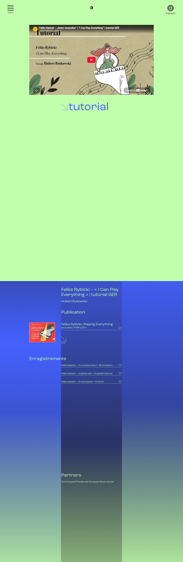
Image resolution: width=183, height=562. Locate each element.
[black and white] (91, 7)
